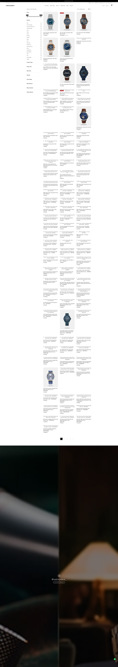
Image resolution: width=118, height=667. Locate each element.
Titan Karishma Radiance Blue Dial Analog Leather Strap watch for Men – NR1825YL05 (83, 341)
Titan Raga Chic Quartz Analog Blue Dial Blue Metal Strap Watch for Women (50, 282)
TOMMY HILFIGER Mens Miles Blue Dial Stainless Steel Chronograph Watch (66, 102)
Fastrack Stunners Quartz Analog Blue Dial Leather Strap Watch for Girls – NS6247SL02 (50, 409)
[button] (83, 9)
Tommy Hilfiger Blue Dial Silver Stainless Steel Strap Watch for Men (66, 110)
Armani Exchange (29, 24)
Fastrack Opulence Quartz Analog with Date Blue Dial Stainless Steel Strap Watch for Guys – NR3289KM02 (84, 362)
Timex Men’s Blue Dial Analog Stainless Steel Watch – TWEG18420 (66, 218)
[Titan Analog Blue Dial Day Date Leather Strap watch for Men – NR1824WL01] (67, 338)
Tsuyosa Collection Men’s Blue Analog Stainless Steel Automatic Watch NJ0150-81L (50, 67)
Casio (27, 30)
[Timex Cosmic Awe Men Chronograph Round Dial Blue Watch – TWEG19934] (84, 224)
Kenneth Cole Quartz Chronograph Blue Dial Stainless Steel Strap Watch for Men (83, 85)
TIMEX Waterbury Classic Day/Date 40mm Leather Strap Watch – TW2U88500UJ (50, 202)
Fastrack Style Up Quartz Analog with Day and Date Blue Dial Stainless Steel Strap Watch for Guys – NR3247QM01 (67, 331)
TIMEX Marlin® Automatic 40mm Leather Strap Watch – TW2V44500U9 (66, 202)
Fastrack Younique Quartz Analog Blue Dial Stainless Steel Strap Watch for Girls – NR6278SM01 (67, 400)
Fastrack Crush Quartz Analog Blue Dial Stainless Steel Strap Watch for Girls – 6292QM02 (66, 272)
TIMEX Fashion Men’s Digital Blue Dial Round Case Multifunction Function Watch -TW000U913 (50, 165)
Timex (27, 53)
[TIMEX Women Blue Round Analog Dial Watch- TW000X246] (67, 182)
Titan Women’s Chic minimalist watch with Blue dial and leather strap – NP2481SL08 (67, 292)
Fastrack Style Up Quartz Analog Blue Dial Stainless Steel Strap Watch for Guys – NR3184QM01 (83, 304)
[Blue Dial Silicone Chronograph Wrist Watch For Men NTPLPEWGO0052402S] (50, 90)
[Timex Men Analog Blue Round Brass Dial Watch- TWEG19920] (67, 224)
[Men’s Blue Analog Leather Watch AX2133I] (67, 73)
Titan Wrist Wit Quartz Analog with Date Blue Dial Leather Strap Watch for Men (83, 174)
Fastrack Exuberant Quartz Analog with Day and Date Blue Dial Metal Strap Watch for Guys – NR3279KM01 (67, 362)
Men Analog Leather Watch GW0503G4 (83, 32)
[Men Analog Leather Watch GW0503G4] (84, 21)
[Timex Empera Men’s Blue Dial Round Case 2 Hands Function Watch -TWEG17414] (50, 215)
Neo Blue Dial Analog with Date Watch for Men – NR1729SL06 (50, 303)
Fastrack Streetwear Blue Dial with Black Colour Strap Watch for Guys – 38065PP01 (84, 271)
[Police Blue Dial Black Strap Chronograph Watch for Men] (67, 90)
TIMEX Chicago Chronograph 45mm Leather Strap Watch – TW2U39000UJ (67, 193)
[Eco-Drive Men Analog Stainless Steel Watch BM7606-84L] (84, 39)
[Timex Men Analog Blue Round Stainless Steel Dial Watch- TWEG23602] (67, 232)
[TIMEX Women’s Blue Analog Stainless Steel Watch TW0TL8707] (84, 182)
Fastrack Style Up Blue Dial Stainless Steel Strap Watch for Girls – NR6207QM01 (50, 398)
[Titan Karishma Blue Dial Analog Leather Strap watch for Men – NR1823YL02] (50, 338)
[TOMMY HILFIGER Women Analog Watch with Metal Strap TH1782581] (50, 107)
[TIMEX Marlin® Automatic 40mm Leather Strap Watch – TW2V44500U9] (67, 199)
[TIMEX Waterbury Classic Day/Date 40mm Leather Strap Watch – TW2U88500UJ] (50, 199)
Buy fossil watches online (30, 26)
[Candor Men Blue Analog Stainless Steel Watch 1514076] (50, 21)
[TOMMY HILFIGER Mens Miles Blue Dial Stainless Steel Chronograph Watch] (67, 99)
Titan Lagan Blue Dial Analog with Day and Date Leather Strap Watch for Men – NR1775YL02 (84, 315)
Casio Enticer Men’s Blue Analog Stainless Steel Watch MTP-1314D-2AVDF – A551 (67, 153)
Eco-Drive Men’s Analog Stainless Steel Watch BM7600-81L (66, 59)
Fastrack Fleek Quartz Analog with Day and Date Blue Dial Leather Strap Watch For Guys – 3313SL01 (84, 262)
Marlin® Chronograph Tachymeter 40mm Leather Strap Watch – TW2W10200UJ (83, 202)
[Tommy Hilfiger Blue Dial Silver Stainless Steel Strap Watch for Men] (67, 107)
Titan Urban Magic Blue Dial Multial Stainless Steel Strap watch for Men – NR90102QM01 (84, 420)
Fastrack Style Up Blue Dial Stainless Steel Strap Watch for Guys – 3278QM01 (50, 252)
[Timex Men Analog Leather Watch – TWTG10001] (67, 241)
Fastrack (28, 37)
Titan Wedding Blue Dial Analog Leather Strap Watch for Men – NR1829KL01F (66, 350)
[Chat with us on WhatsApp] (115, 659)
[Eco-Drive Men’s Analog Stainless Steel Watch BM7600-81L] (67, 47)
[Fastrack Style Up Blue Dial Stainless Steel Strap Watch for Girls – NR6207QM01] (50, 395)
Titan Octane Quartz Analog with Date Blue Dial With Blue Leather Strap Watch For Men (50, 185)
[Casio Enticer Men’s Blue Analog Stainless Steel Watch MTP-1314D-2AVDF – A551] (67, 150)
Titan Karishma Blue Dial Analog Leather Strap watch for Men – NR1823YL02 (50, 341)
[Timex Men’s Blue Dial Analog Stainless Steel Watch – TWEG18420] (67, 215)
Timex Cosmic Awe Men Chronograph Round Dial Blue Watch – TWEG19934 (83, 227)
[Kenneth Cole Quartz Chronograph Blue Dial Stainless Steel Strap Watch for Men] (84, 73)
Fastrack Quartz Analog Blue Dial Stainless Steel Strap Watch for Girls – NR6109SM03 (67, 371)
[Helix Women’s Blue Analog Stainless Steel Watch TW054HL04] (67, 141)
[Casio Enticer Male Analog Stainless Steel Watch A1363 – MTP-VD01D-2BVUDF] (50, 150)
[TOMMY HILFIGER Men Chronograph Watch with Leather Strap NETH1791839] (50, 99)
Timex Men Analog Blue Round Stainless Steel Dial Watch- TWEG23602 (66, 235)
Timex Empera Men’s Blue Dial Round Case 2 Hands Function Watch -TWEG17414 (50, 218)
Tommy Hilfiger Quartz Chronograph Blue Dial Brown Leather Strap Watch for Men (83, 102)
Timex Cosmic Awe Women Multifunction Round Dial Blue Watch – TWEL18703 (50, 244)
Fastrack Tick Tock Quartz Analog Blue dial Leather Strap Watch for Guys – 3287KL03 (67, 252)
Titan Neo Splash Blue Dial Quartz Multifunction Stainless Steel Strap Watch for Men (67, 175)
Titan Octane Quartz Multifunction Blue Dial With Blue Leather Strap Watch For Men (50, 174)
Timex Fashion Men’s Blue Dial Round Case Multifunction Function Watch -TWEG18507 (50, 227)
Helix (27, 41)
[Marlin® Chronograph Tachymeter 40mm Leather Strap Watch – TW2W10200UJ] (84, 199)
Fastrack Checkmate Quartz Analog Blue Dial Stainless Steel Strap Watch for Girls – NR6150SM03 (84, 373)
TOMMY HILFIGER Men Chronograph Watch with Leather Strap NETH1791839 (50, 102)
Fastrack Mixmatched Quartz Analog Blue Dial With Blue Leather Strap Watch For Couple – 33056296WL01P (67, 410)
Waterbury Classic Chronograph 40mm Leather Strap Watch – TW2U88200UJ (83, 193)
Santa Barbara (29, 50)
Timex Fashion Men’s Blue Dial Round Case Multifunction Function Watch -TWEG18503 (84, 218)
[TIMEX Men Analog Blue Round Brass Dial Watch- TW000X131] (67, 160)
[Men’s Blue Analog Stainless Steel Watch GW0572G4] (50, 47)
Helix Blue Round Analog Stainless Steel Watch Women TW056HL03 (83, 144)
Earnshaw (28, 35)
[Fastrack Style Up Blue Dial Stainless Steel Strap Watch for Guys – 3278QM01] (50, 249)
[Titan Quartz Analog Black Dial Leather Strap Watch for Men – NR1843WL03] (50, 417)
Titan (27, 55)
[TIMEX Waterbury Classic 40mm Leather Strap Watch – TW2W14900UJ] (50, 207)
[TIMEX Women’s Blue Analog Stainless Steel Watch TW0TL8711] (50, 190)
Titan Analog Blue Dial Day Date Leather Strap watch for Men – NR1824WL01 (66, 341)
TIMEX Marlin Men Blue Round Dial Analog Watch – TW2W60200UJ (84, 210)
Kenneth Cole (29, 44)
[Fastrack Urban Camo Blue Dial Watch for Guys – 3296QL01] (67, 258)
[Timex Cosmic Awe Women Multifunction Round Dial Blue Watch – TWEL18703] (50, 241)
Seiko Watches (29, 51)
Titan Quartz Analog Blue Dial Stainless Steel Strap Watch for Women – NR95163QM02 (49, 429)
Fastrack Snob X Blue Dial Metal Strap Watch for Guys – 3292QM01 (50, 260)
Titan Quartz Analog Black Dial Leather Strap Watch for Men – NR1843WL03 (50, 420)
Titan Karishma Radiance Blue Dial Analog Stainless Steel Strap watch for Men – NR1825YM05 (50, 352)
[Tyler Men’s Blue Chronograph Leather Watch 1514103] (67, 21)
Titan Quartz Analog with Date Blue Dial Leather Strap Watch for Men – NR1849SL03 (66, 420)
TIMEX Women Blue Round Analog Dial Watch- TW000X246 (66, 185)
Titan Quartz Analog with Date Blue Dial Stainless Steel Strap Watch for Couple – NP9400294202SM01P (83, 294)
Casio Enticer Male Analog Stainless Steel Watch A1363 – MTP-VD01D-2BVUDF (50, 153)
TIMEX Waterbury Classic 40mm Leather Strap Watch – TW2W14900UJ (50, 210)
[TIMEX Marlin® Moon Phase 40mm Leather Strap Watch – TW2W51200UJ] (67, 207)
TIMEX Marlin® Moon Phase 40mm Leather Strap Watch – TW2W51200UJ (67, 210)
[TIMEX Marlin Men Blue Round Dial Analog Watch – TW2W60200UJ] (84, 207)
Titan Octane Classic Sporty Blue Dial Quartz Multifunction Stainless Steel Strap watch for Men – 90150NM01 (67, 283)
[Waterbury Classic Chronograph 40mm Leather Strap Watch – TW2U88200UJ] (84, 190)
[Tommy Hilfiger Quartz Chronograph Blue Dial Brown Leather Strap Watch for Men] (84, 99)
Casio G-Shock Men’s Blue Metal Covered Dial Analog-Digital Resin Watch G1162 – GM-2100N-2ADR (83, 154)
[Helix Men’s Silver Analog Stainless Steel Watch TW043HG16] (67, 133)
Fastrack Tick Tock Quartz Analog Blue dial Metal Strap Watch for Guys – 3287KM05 (84, 252)
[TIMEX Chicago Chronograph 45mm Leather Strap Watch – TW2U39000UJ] (67, 190)
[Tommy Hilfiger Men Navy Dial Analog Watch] (84, 90)
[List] (90, 9)
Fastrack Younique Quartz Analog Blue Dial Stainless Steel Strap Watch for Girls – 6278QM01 (50, 272)
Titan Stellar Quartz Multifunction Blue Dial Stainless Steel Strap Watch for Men (84, 163)
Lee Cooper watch (29, 46)
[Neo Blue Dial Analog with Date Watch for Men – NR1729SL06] (50, 300)
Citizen (28, 32)
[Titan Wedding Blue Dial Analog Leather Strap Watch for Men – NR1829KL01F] (67, 347)
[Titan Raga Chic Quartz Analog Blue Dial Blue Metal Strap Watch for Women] (50, 279)
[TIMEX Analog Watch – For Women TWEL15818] (84, 232)
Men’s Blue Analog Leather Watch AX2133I (67, 84)
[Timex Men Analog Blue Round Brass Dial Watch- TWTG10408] (84, 241)
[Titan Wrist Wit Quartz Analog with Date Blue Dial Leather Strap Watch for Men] (84, 171)
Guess (28, 39)
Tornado (28, 59)
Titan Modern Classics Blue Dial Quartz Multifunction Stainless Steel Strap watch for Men (84, 283)
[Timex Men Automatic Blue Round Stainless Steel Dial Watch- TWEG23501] (50, 232)
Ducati (28, 33)
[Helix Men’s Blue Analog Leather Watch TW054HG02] (50, 141)
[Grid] (88, 9)
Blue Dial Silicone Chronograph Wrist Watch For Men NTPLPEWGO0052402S (50, 93)
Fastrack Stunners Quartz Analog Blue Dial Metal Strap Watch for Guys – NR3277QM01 (50, 361)
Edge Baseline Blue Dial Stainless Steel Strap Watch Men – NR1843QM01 (83, 409)
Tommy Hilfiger (29, 57)
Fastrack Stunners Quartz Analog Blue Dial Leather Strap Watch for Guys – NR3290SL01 (50, 389)
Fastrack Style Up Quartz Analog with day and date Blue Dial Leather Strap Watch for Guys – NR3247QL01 (50, 315)
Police (28, 48)
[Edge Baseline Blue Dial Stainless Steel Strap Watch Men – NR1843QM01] (84, 406)
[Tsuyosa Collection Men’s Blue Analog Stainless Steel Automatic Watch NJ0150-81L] (50, 64)
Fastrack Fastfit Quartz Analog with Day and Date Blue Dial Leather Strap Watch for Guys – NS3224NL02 (84, 400)
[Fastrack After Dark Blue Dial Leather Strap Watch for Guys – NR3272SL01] (84, 347)
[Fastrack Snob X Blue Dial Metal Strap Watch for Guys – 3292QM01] (50, 258)
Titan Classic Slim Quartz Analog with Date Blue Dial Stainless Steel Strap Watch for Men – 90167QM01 (50, 294)
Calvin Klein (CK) (29, 28)
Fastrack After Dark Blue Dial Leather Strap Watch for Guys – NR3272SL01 (84, 350)
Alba (27, 23)
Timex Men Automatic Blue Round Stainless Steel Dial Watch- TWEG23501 (50, 235)
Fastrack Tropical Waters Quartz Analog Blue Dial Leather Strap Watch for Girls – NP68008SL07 (67, 304)
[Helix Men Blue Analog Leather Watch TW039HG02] (84, 133)
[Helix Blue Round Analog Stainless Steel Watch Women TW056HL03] (84, 141)
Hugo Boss (28, 42)
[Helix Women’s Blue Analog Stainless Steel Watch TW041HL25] (50, 133)
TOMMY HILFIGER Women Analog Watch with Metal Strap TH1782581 (50, 110)
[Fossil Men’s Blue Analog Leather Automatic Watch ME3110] (84, 116)
